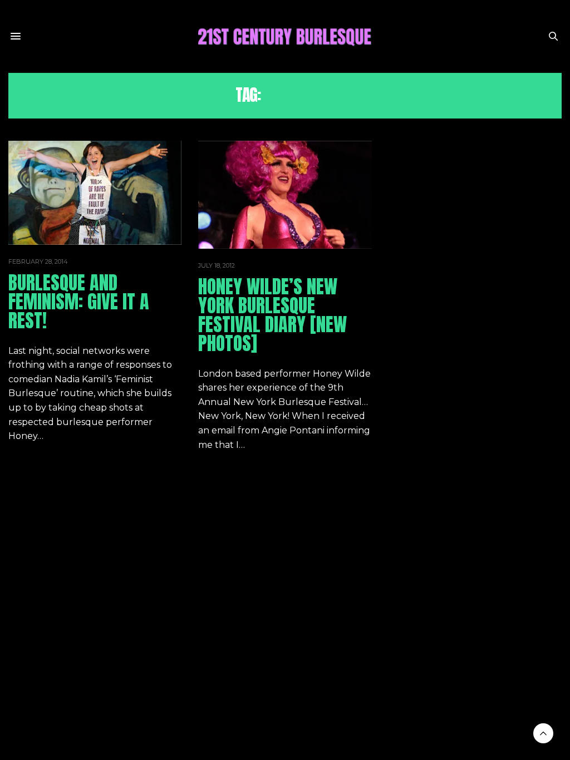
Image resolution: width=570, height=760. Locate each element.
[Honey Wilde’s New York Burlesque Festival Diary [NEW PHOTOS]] (284, 195)
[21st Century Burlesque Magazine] (285, 36)
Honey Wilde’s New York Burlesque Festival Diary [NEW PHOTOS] (272, 314)
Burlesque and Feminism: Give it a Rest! (78, 301)
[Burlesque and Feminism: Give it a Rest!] (94, 193)
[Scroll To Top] (543, 733)
